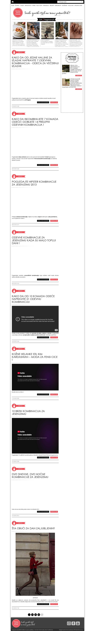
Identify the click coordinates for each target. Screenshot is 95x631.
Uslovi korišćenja (49, 629)
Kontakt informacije (39, 629)
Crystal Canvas (66, 629)
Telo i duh (39, 5)
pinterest (35, 597)
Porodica (46, 5)
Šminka (17, 5)
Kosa (12, 5)
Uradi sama (28, 5)
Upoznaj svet (78, 5)
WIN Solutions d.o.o (78, 629)
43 (38, 614)
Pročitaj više (54, 102)
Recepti (52, 5)
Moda (22, 5)
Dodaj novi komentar (43, 102)
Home (13, 2)
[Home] (24, 623)
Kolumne (70, 5)
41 (32, 614)
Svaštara (64, 5)
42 (35, 614)
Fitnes (33, 5)
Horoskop (58, 5)
